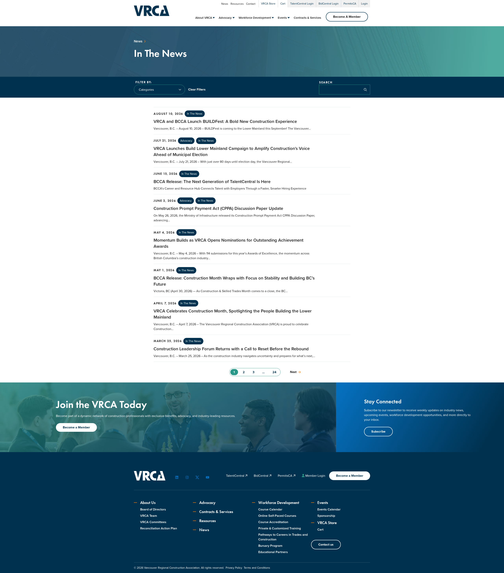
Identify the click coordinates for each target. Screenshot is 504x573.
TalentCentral (235, 475)
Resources (237, 4)
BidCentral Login (329, 4)
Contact (250, 4)
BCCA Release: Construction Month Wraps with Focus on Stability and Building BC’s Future (234, 281)
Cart (282, 4)
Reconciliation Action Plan (158, 528)
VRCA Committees (153, 522)
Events (282, 18)
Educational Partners (273, 552)
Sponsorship (326, 515)
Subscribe (378, 431)
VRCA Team (148, 515)
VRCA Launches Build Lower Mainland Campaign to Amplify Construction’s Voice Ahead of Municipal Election (232, 151)
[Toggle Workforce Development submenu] (273, 18)
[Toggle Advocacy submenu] (234, 18)
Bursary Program (270, 545)
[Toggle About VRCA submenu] (214, 18)
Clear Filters (197, 89)
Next (293, 372)
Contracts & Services (307, 18)
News (224, 4)
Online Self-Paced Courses (277, 515)
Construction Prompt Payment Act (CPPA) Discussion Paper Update (218, 208)
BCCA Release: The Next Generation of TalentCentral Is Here (212, 181)
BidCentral (261, 475)
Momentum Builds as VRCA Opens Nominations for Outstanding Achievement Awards (228, 243)
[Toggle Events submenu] (288, 18)
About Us (148, 502)
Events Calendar (329, 509)
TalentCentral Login (302, 4)
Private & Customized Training (279, 528)
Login (364, 4)
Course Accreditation (273, 522)
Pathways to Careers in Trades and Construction (283, 537)
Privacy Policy (234, 568)
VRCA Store (268, 4)
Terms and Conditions (257, 568)
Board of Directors (153, 509)
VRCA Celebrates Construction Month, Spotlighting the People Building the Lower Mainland (233, 314)
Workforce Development (255, 18)
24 (274, 372)
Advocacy (225, 18)
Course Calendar (270, 509)
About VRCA (203, 18)
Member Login (315, 475)
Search (326, 82)
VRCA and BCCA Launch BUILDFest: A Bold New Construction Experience (225, 121)
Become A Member (347, 16)
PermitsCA (350, 4)
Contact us (326, 544)
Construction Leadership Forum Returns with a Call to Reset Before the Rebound (231, 349)
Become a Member (76, 427)
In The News (194, 114)
